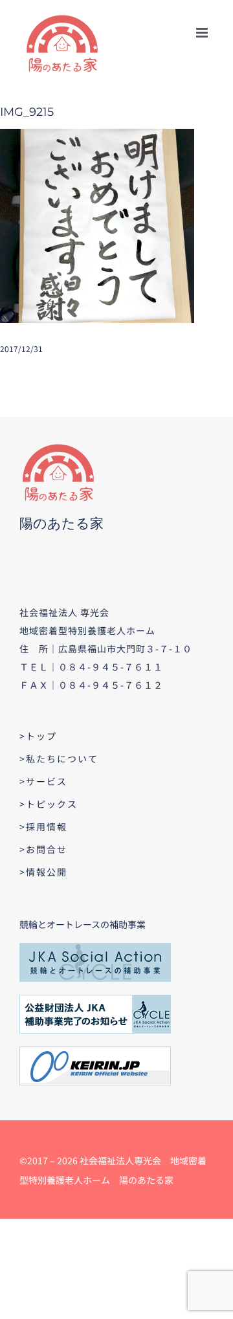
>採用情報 (43, 826)
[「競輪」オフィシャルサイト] (95, 1051)
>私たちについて (58, 758)
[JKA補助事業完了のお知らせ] (95, 999)
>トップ (38, 735)
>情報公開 (43, 871)
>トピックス (48, 803)
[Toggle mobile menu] (203, 32)
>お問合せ (43, 849)
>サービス (43, 781)
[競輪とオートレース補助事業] (95, 947)
